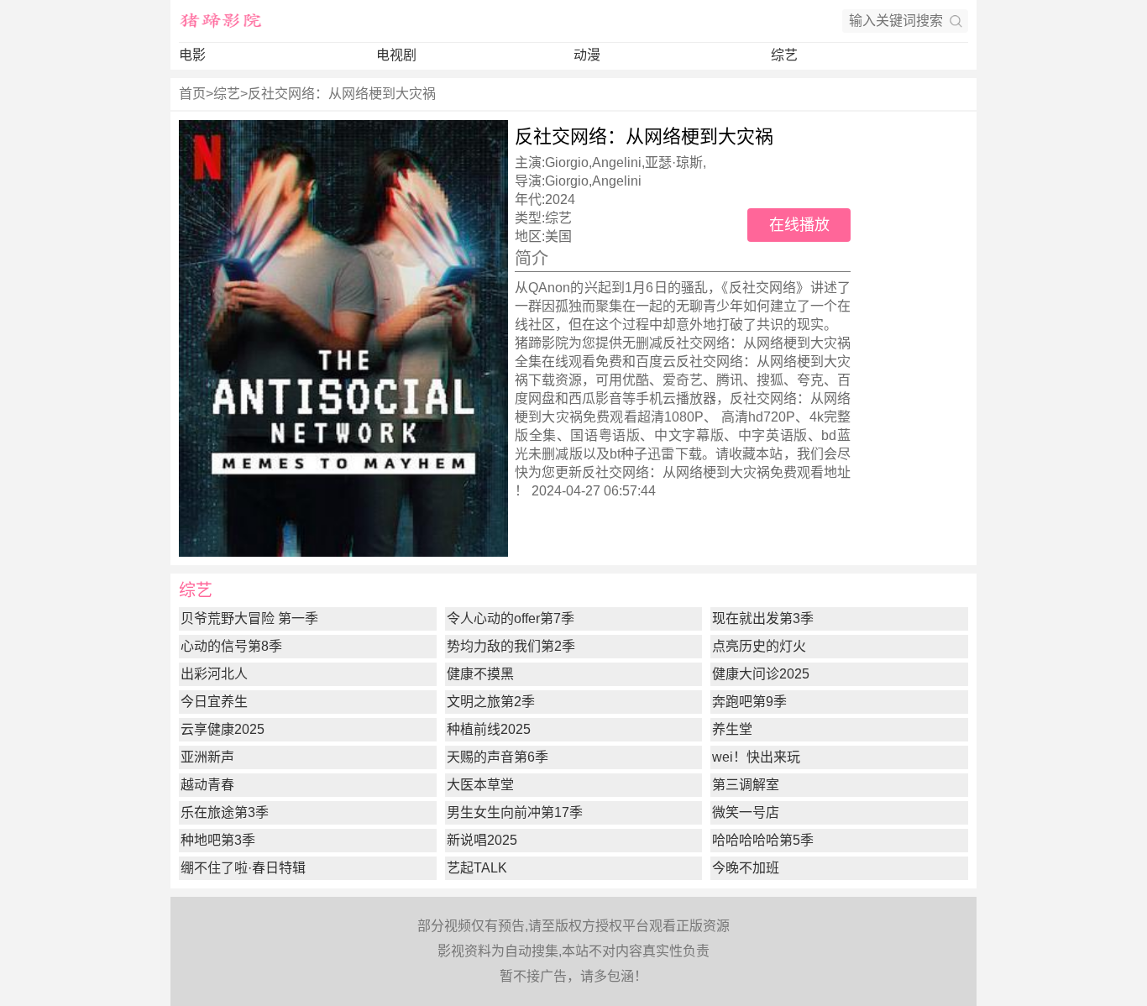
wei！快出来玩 (756, 757)
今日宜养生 (214, 701)
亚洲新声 (207, 757)
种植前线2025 (489, 729)
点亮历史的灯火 (759, 646)
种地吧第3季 (218, 840)
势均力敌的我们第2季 (511, 646)
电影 (192, 55)
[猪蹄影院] (221, 21)
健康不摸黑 (480, 674)
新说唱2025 (482, 840)
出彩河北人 (214, 674)
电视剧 (396, 55)
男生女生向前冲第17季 (515, 812)
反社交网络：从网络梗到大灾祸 (342, 93)
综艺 (784, 55)
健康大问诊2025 (760, 674)
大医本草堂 (480, 785)
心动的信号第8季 (231, 646)
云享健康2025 (222, 729)
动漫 (587, 55)
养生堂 (732, 729)
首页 (192, 93)
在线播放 (799, 225)
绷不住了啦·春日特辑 (243, 868)
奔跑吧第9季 (749, 701)
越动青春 (207, 785)
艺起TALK (477, 868)
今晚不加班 (745, 868)
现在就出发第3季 (763, 618)
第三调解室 (745, 785)
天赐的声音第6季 (497, 757)
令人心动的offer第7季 (510, 618)
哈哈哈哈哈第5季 (763, 840)
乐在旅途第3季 (225, 812)
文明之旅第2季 (491, 701)
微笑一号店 (745, 812)
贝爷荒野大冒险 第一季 (249, 618)
